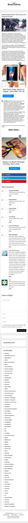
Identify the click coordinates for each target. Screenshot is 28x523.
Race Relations (8, 468)
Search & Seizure (9, 479)
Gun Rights (7, 411)
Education (7, 382)
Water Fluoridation (9, 504)
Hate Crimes (7, 413)
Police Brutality (8, 455)
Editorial (6, 380)
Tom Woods (12, 216)
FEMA (6, 389)
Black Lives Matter (9, 362)
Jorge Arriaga (12, 208)
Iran (5, 428)
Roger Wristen (13, 199)
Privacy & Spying (8, 464)
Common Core (8, 371)
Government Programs (10, 409)
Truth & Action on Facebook (13, 516)
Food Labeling (8, 395)
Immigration (7, 422)
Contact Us (21, 514)
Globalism (7, 406)
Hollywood (7, 417)
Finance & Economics (10, 391)
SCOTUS (6, 477)
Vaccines (6, 499)
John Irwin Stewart (14, 225)
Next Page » (14, 130)
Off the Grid (7, 448)
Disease (6, 375)
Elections (6, 384)
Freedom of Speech (9, 400)
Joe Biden (7, 433)
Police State (7, 457)
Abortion (6, 353)
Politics (6, 459)
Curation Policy (6, 514)
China (5, 364)
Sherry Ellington (13, 234)
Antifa (6, 360)
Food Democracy (9, 393)
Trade (6, 491)
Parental (6, 453)
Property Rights (8, 466)
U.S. (5, 495)
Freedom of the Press (10, 402)
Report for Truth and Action (13, 517)
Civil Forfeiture (8, 366)
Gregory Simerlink (14, 190)
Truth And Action (9, 513)
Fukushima (7, 404)
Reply (10, 195)
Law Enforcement (9, 435)
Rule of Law (7, 473)
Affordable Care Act (9, 355)
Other (5, 451)
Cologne (6, 101)
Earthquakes (7, 377)
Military (6, 442)
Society (6, 482)
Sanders (6, 475)
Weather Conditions (9, 506)
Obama (6, 444)
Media (6, 437)
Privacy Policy (14, 514)
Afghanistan (7, 358)
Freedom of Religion (10, 397)
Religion (6, 471)
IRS (5, 431)
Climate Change (8, 369)
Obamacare (7, 446)
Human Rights (8, 420)
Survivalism (7, 484)
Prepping (6, 462)
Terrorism (6, 486)
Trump (6, 493)
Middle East (7, 440)
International (7, 426)
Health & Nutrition (9, 415)
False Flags (7, 386)
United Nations (8, 497)
